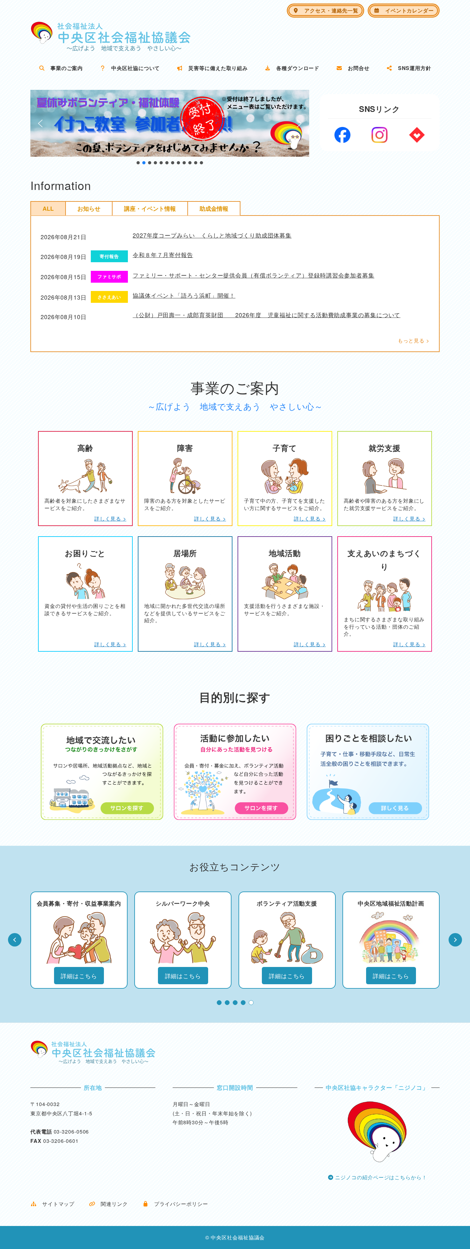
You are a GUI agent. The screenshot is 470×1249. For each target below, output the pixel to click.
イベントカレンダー (407, 10)
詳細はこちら (79, 975)
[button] (169, 123)
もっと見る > (413, 340)
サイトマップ (55, 1203)
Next (455, 940)
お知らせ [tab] (88, 208)
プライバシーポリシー (178, 1203)
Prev (14, 940)
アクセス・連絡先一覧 (328, 10)
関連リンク (111, 1203)
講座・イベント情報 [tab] (150, 208)
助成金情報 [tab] (214, 208)
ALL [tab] (48, 208)
